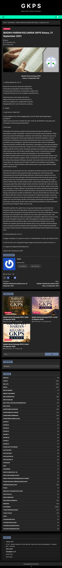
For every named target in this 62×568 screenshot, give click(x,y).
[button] (3, 17)
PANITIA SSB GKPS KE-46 (10, 472)
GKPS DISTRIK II (7, 453)
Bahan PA (5, 384)
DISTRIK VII (6, 437)
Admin (6, 40)
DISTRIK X (6, 440)
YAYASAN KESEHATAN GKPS (11, 525)
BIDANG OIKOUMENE (9, 393)
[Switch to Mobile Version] (31, 567)
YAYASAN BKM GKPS (9, 519)
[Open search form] (59, 17)
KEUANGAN (6, 462)
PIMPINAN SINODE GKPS (10, 484)
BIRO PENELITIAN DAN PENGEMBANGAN (14, 403)
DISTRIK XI (6, 444)
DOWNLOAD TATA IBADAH (10, 447)
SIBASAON (6, 503)
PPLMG (5, 488)
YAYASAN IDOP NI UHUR (9, 522)
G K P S (31, 5)
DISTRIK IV (6, 428)
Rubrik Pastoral (7, 494)
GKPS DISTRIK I (7, 450)
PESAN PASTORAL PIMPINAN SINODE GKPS (15, 481)
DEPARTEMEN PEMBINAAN (10, 415)
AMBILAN (5, 377)
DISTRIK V (6, 434)
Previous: (15, 284)
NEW (4, 466)
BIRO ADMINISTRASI (8, 396)
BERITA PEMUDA (7, 390)
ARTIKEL (5, 381)
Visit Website (22, 266)
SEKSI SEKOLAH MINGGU (10, 500)
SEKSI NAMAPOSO (8, 497)
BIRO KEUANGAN (8, 399)
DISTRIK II (6, 421)
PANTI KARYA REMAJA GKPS (11, 475)
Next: (48, 284)
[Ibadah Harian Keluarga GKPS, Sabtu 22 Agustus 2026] (16, 306)
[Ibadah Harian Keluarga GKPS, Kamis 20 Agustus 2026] (16, 333)
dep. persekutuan (8, 321)
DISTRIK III (6, 425)
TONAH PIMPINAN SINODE (10, 510)
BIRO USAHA (6, 406)
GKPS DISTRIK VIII (8, 456)
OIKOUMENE (6, 469)
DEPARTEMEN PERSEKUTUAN (11, 418)
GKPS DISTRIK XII (8, 459)
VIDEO (5, 516)
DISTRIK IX (6, 431)
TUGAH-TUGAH (7, 513)
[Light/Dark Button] (56, 17)
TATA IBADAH (7, 29)
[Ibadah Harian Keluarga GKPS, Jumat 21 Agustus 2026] (45, 306)
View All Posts (35, 266)
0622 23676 (9, 549)
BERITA (5, 387)
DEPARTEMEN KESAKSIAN (10, 409)
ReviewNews (27, 564)
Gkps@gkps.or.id (11, 551)
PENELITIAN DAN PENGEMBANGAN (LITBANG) (16, 478)
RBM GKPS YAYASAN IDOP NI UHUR (13, 491)
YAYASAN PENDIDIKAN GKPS (11, 528)
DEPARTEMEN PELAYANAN (10, 412)
